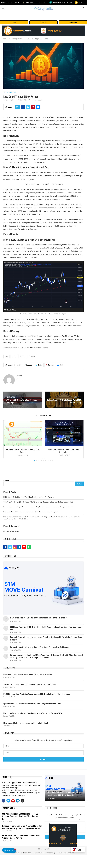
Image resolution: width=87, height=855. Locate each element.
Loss (14, 356)
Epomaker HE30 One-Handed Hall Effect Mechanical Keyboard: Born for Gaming (33, 703)
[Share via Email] (38, 107)
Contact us (27, 853)
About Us (16, 853)
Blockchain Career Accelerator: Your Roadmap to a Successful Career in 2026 (32, 713)
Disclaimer (38, 853)
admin (13, 100)
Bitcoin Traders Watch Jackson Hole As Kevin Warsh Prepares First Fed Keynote (30, 512)
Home (5, 39)
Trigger (32, 356)
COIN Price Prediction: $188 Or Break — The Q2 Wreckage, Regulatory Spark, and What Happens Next (38, 502)
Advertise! (73, 22)
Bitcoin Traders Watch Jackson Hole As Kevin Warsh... (23, 450)
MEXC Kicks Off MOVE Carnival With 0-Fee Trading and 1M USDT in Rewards (28, 497)
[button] (6, 441)
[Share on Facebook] (23, 107)
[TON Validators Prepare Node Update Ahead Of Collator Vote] (64, 433)
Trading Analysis (17, 39)
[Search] (83, 8)
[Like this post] (18, 107)
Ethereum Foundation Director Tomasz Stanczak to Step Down (28, 674)
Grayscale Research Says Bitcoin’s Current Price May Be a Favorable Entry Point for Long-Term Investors (39, 507)
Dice (14, 22)
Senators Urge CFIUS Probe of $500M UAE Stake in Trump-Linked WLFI (29, 684)
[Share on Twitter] (28, 107)
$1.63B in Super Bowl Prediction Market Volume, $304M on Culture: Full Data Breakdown (36, 694)
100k (6, 356)
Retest (22, 356)
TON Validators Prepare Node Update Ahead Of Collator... (64, 450)
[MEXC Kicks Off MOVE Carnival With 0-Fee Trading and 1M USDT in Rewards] (43, 588)
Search (6, 480)
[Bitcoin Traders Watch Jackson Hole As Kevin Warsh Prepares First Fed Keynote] (23, 433)
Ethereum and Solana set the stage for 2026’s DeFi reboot (25, 723)
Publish (43, 22)
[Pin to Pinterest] (33, 107)
